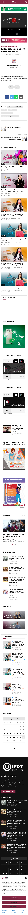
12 (10, 733)
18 (7, 737)
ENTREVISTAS (18, 106)
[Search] (26, 2)
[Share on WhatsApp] (16, 97)
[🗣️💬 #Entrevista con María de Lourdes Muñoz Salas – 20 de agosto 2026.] (7, 701)
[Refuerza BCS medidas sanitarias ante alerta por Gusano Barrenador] (5, 569)
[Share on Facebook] (7, 97)
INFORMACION (12, 110)
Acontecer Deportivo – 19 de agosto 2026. (13, 288)
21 (17, 737)
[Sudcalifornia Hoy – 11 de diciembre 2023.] (3, 128)
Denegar (14, 902)
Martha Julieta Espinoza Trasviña (10, 116)
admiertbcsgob (18, 433)
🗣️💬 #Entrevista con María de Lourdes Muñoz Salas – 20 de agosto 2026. (18, 700)
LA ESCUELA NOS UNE (12, 46)
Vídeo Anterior (5, 124)
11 (7, 733)
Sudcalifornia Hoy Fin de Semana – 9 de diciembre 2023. (11, 138)
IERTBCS (4, 110)
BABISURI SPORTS (11, 615)
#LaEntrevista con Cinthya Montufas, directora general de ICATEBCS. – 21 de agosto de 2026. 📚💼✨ (18, 671)
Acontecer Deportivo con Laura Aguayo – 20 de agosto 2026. (14, 239)
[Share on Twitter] (12, 97)
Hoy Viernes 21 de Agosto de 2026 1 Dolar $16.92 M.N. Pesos (16, 558)
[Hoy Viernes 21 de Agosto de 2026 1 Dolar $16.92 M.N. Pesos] (5, 558)
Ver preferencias (14, 906)
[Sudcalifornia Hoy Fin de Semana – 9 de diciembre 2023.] (24, 138)
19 (10, 737)
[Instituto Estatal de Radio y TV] (14, 2)
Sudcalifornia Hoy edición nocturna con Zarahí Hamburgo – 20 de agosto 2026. (12, 190)
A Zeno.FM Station (7, 379)
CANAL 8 (10, 106)
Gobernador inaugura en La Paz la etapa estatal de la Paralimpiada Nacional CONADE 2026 (17, 580)
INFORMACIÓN (4, 46)
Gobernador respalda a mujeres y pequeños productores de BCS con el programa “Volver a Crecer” (16, 592)
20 (14, 737)
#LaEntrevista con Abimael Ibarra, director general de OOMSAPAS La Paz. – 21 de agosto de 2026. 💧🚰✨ (18, 656)
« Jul (14, 747)
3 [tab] (15, 544)
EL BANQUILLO (10, 626)
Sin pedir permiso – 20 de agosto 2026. (12, 167)
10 (4, 733)
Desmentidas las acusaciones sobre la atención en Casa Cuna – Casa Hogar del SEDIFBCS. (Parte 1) (13, 537)
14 (17, 733)
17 (4, 737)
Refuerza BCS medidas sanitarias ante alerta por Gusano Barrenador (16, 568)
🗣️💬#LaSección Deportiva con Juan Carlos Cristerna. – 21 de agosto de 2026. (18, 643)
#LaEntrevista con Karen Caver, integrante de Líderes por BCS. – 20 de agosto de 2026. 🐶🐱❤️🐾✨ (18, 686)
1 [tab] (12, 544)
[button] (25, 878)
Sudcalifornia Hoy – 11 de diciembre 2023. (14, 128)
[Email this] (21, 97)
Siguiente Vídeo (22, 134)
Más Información (8, 791)
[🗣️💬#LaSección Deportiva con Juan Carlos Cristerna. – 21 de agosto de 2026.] (7, 645)
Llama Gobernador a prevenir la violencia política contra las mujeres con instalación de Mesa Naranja (16, 846)
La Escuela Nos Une (6, 113)
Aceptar (14, 898)
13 (14, 733)
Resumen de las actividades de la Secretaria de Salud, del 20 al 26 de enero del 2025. (18, 428)
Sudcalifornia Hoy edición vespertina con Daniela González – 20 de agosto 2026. (12, 215)
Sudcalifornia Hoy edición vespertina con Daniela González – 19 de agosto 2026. (12, 264)
